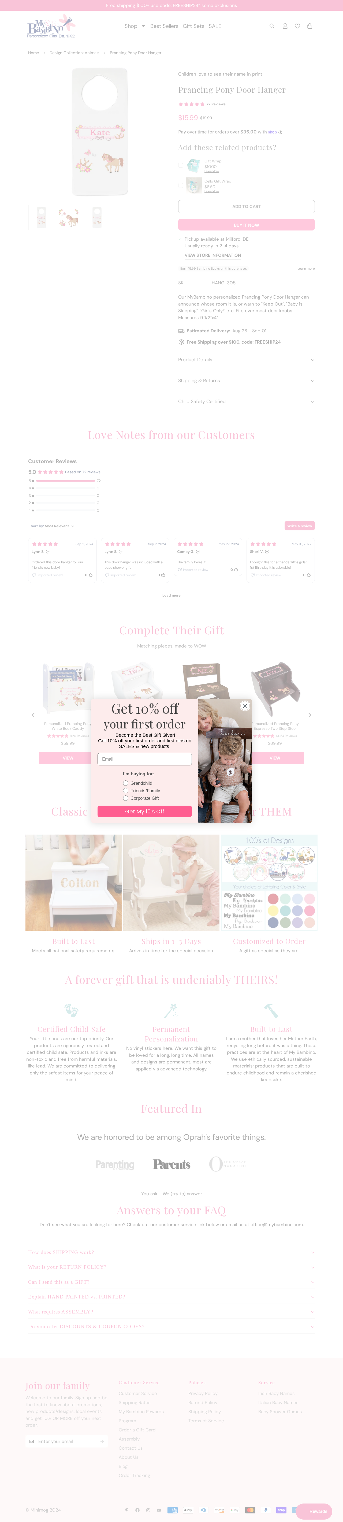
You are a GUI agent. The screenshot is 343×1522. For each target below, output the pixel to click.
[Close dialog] (245, 705)
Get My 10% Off (144, 811)
